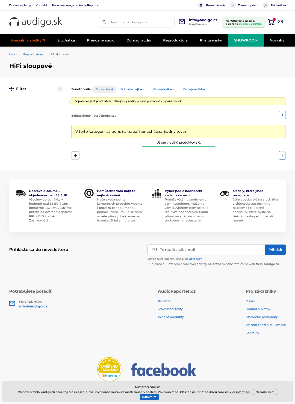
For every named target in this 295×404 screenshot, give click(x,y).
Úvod (13, 54)
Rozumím (149, 396)
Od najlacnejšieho (133, 89)
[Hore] (75, 155)
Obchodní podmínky (261, 317)
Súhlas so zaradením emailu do (175, 258)
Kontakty (252, 333)
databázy (195, 258)
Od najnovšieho (194, 89)
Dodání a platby (20, 5)
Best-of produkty (171, 317)
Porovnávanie (215, 5)
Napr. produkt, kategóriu (128, 22)
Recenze (164, 301)
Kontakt (41, 5)
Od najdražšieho (164, 89)
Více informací (240, 392)
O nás (250, 301)
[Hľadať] (104, 22)
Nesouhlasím (265, 392)
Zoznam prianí (248, 5)
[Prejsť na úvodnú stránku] (35, 22)
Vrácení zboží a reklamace (266, 325)
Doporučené (104, 89)
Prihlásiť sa (278, 5)
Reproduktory (33, 54)
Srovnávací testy (170, 309)
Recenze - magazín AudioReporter (76, 5)
